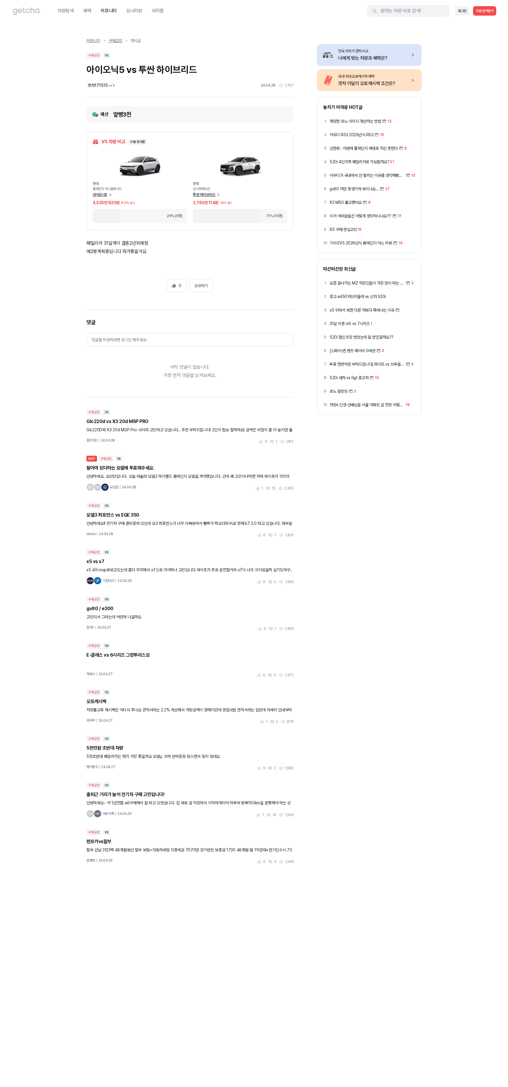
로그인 (462, 11)
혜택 (87, 11)
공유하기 (201, 285)
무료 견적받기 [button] (485, 11)
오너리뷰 (134, 11)
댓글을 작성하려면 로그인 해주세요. (119, 339)
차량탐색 (66, 11)
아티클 (158, 11)
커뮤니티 (109, 11)
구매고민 (115, 40)
